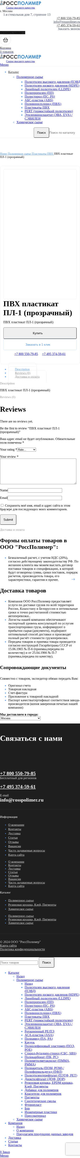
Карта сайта (16, 854)
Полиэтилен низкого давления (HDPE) (52, 85)
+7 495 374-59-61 (68, 25)
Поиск (41, 132)
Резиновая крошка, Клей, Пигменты (32, 904)
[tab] (43, 369)
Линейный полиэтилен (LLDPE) (48, 89)
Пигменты (32, 1097)
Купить (38, 333)
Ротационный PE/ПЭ (39, 1031)
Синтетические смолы (40, 1101)
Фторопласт (33, 1104)
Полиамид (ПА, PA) (39, 1038)
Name (4, 490)
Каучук (30, 1042)
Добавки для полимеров (41, 1090)
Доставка (14, 833)
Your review (9, 456)
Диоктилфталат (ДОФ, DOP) (45, 1079)
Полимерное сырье (29, 77)
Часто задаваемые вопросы (26, 850)
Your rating (8, 449)
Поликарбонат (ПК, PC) (41, 1057)
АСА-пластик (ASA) (39, 1035)
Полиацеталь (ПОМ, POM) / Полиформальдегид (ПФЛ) (44, 1069)
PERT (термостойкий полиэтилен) (49, 111)
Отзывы (13, 842)
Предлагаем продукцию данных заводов (44, 1134)
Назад (20, 976)
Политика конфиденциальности (22, 949)
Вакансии (14, 846)
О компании (16, 824)
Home (4, 153)
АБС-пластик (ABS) (39, 100)
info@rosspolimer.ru (67, 21)
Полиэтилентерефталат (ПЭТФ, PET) (51, 1075)
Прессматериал (35, 1115)
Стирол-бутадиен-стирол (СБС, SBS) (50, 1053)
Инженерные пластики (41, 1112)
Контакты (14, 829)
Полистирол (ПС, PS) (40, 96)
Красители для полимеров (43, 1093)
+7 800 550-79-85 (68, 18)
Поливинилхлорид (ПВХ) (43, 104)
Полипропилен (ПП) (39, 93)
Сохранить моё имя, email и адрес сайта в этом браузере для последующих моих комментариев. (35, 507)
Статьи (13, 837)
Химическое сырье (29, 122)
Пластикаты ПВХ (37, 107)
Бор (27, 1108)
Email (4, 498)
